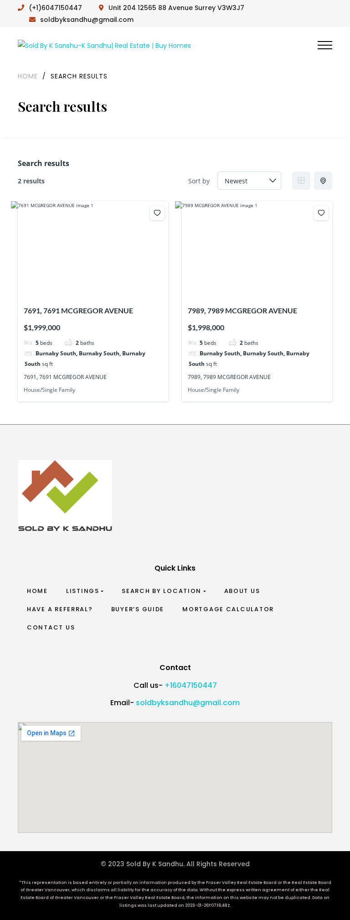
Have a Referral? (60, 609)
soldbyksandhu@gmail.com (188, 702)
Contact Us (51, 627)
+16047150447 (191, 685)
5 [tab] (102, 283)
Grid (301, 181)
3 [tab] (86, 283)
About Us (242, 591)
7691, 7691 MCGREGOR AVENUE (78, 310)
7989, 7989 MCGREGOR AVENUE (242, 310)
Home (37, 591)
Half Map (323, 181)
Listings (82, 591)
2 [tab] (78, 283)
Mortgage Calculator (228, 609)
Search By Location (161, 591)
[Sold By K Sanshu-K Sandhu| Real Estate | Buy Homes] (104, 45)
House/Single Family (49, 390)
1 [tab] (70, 283)
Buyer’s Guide (138, 609)
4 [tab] (94, 283)
